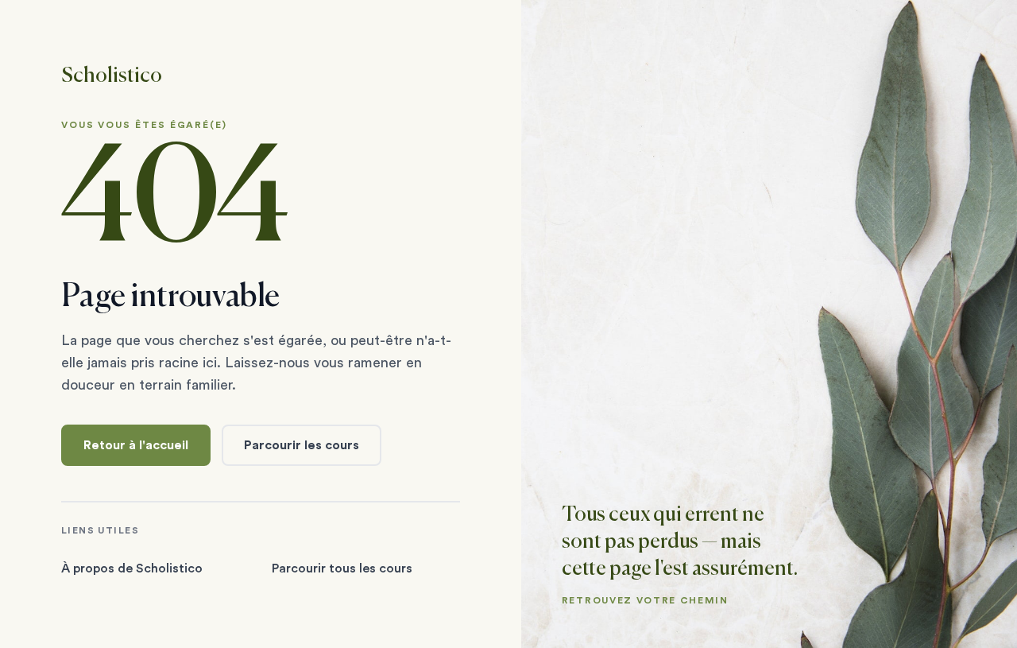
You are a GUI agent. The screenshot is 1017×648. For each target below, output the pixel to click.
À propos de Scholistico (132, 568)
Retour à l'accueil (135, 445)
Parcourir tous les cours (342, 568)
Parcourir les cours (301, 445)
